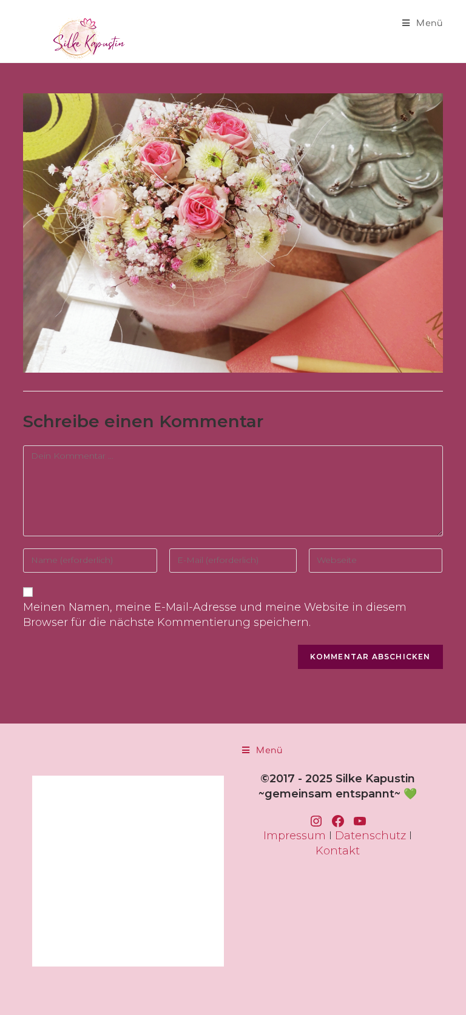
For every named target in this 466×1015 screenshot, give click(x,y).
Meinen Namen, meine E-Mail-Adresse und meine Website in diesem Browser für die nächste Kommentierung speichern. (215, 615)
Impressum (294, 835)
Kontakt (338, 850)
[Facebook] (338, 821)
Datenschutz (370, 835)
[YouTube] (360, 821)
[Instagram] (316, 821)
